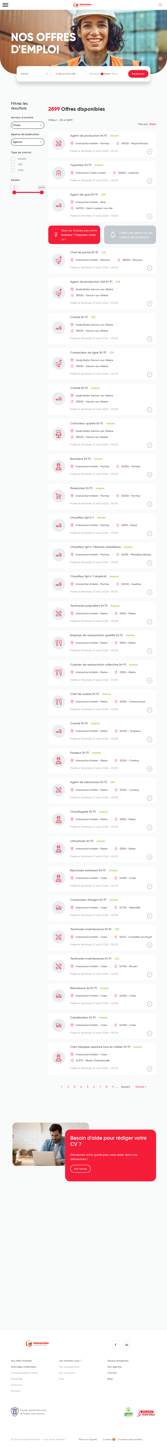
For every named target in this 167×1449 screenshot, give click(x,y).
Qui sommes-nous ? (70, 1360)
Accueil (16, 16)
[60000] (42, 192)
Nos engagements (69, 1366)
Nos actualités (67, 1372)
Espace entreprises (118, 1360)
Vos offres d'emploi (21, 1360)
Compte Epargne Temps (24, 1372)
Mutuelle (15, 1390)
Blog (110, 1378)
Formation (16, 1384)
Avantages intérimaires (23, 1366)
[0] (14, 192)
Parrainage (17, 1378)
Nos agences (115, 1366)
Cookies (107, 1439)
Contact (112, 1372)
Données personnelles (130, 1439)
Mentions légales (88, 1439)
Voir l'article (80, 1168)
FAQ (61, 1378)
